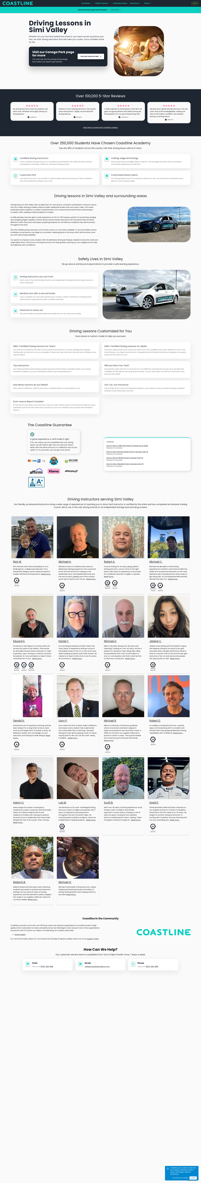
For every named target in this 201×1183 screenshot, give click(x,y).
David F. (154, 802)
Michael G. (65, 882)
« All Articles (110, 442)
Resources (134, 3)
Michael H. (65, 561)
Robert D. (155, 720)
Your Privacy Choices (180, 1178)
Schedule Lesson (120, 3)
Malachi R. (19, 882)
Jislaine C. (155, 641)
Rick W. (17, 561)
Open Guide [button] (115, 10)
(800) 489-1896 (46, 966)
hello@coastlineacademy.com (97, 966)
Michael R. (110, 720)
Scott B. (108, 802)
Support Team (93, 939)
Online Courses (101, 3)
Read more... (46, 574)
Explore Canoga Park (90, 56)
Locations (86, 3)
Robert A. (109, 561)
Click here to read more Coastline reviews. (100, 127)
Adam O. (18, 802)
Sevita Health (20, 934)
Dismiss (193, 1178)
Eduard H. (19, 641)
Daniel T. (64, 641)
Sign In (195, 3)
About (146, 3)
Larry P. (63, 720)
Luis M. (62, 802)
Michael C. (155, 561)
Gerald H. (18, 720)
